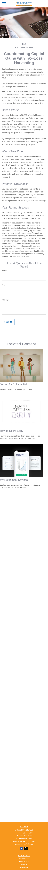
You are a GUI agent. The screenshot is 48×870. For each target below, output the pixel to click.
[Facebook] (21, 848)
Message (5, 300)
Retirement (24, 859)
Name (4, 271)
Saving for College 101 (13, 384)
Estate (24, 864)
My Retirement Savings (14, 479)
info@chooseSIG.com (24, 844)
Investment (24, 862)
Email (4, 285)
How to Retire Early (11, 430)
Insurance (24, 867)
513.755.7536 (27, 830)
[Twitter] (26, 848)
